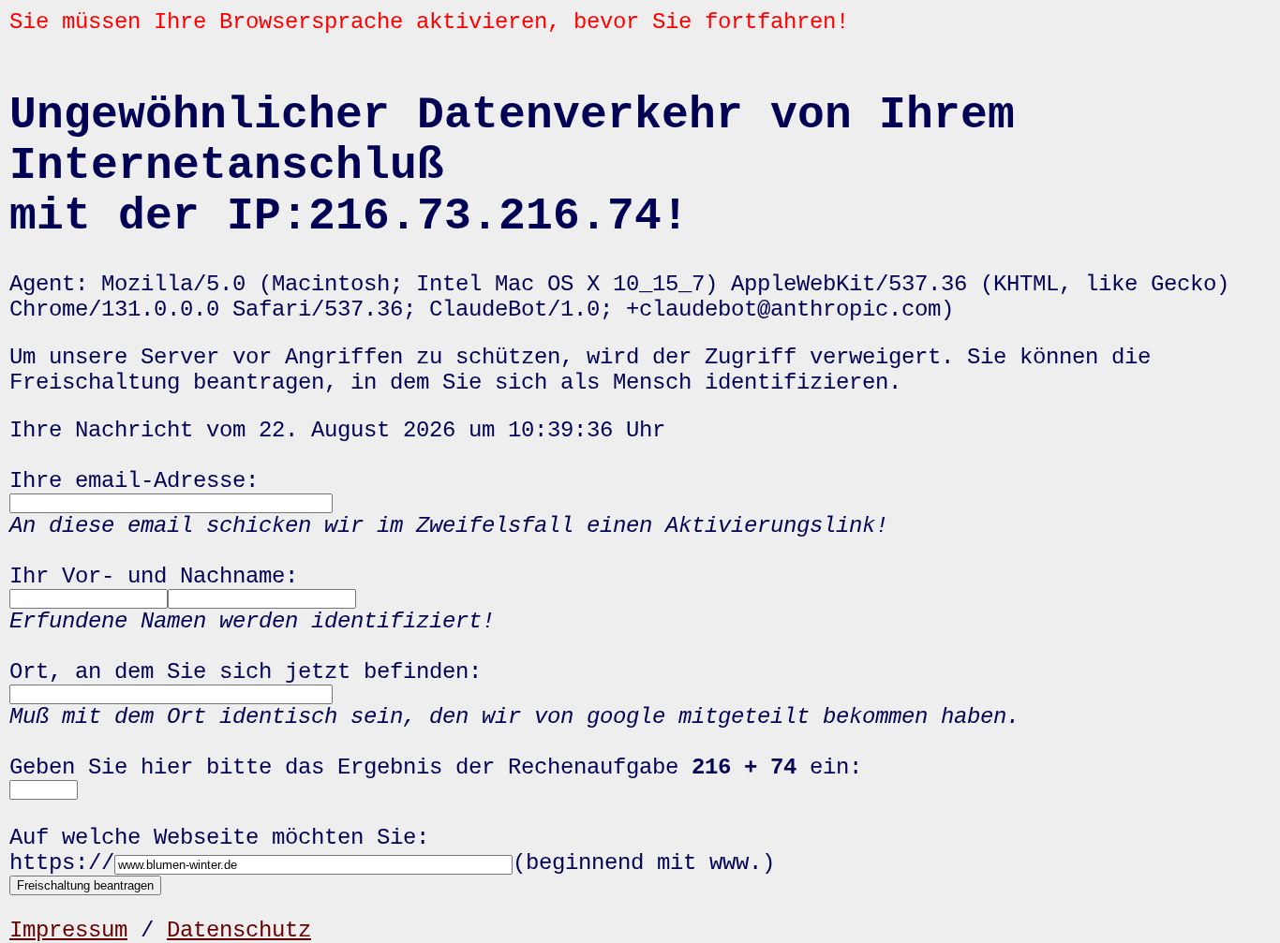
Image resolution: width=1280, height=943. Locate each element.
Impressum (68, 930)
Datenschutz (239, 930)
